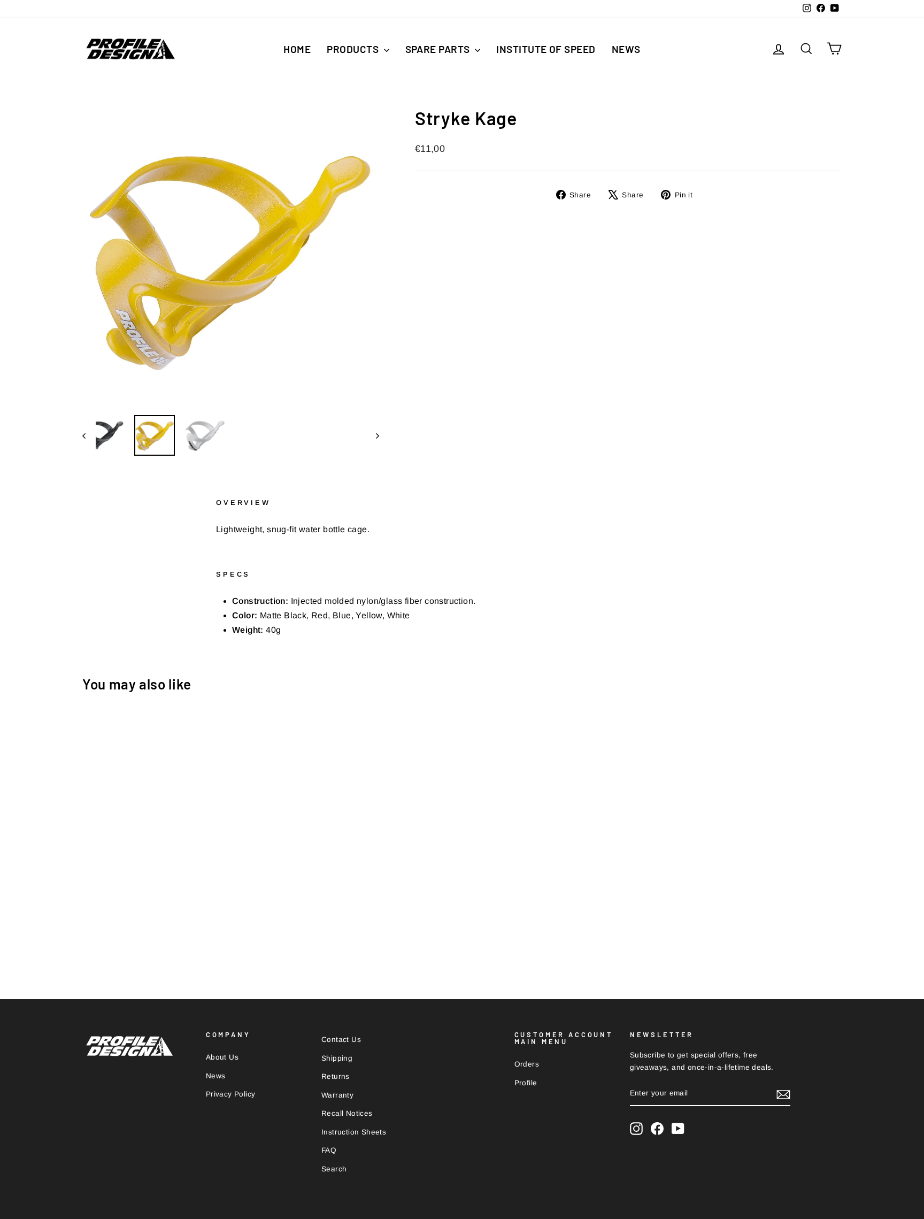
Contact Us (341, 1040)
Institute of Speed (546, 49)
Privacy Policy (231, 1094)
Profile (525, 1083)
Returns (335, 1076)
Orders (526, 1064)
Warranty (337, 1095)
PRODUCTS (354, 49)
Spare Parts (439, 49)
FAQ (328, 1150)
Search (333, 1169)
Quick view (173, 886)
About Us (222, 1057)
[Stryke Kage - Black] (173, 936)
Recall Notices (347, 1113)
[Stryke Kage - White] (158, 936)
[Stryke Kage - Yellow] (187, 936)
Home (297, 49)
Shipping (336, 1058)
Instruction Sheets (353, 1132)
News (626, 49)
